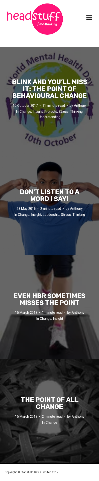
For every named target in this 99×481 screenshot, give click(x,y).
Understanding (49, 117)
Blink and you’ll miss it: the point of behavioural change (49, 89)
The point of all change (50, 403)
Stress (64, 112)
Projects (50, 112)
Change (25, 112)
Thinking (76, 112)
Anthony (80, 106)
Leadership (51, 215)
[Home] (35, 19)
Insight (38, 112)
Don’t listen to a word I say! (49, 195)
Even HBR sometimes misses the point (49, 299)
